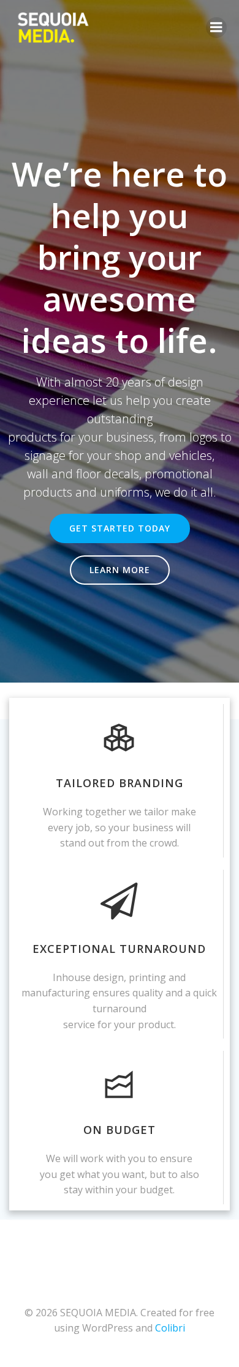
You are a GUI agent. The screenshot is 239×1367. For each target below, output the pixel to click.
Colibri (170, 1328)
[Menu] (216, 27)
